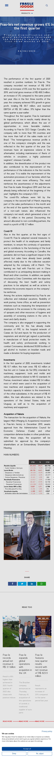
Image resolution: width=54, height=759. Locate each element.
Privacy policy (47, 731)
